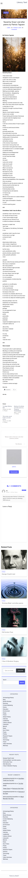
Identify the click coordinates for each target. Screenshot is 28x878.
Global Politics (7, 717)
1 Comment (14, 29)
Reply (24, 490)
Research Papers (7, 736)
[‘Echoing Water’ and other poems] (14, 588)
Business (5, 703)
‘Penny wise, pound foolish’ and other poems (7, 418)
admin (8, 27)
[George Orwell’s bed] (14, 559)
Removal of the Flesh (18, 788)
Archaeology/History (8, 697)
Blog (4, 699)
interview (5, 719)
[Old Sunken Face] (14, 617)
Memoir (5, 726)
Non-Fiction (6, 730)
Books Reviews (7, 701)
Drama (5, 707)
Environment (6, 711)
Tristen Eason (6, 788)
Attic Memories (7, 764)
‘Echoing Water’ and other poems (12, 603)
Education (5, 709)
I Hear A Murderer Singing (10, 661)
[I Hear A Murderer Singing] (14, 646)
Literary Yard (22, 2)
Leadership (6, 720)
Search (4, 679)
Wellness (5, 745)
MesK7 (17, 876)
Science (5, 738)
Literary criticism (7, 722)
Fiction (5, 715)
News (4, 728)
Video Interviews (7, 743)
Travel (4, 742)
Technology (6, 740)
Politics (5, 734)
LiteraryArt (5, 724)
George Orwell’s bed (8, 574)
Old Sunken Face (7, 632)
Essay (4, 713)
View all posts (14, 472)
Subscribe (20, 670)
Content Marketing (8, 705)
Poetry (6, 12)
